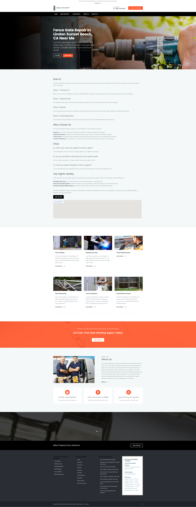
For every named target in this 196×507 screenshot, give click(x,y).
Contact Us (98, 3)
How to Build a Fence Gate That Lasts (109, 479)
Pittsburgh (79, 462)
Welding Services (58, 464)
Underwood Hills (81, 475)
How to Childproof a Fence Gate (107, 459)
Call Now (57, 55)
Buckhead (79, 472)
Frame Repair (57, 461)
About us (103, 382)
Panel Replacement (58, 466)
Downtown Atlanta (81, 483)
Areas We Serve (64, 14)
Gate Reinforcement (59, 474)
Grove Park (79, 478)
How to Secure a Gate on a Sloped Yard (109, 469)
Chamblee (79, 470)
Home (56, 14)
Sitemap (87, 504)
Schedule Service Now (135, 8)
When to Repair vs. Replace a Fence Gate (109, 476)
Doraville (79, 467)
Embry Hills (79, 465)
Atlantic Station (80, 480)
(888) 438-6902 (120, 8)
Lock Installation (58, 471)
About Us (86, 14)
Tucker (78, 459)
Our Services (76, 14)
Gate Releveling (57, 469)
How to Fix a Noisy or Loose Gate (108, 466)
